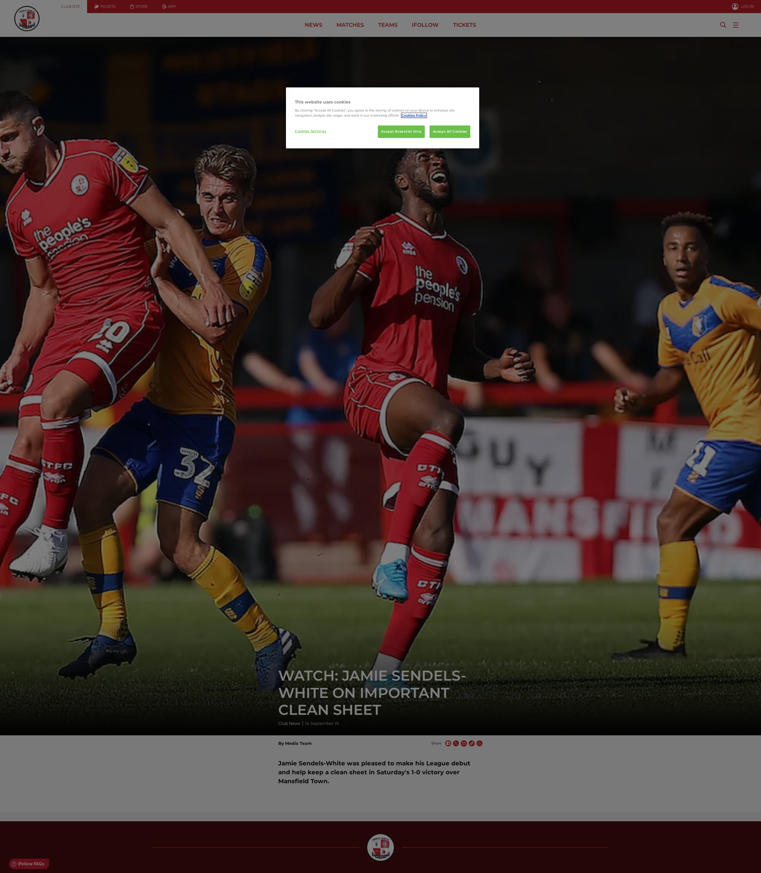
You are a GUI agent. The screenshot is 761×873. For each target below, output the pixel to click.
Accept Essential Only (401, 131)
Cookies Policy (414, 115)
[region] (382, 118)
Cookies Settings (310, 131)
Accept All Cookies (450, 131)
